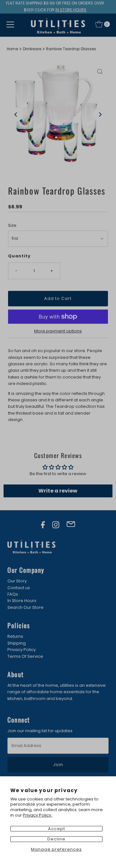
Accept (56, 828)
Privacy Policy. (37, 815)
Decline (56, 839)
